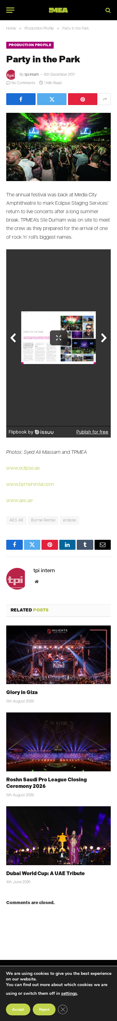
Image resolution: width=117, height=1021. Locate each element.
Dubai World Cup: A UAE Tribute (45, 873)
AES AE (16, 520)
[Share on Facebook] (21, 99)
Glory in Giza (22, 692)
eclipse (69, 520)
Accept (18, 1009)
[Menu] (10, 10)
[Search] (107, 10)
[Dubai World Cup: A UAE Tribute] (58, 835)
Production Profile (30, 45)
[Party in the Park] (58, 147)
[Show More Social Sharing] (105, 99)
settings (69, 993)
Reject (44, 1009)
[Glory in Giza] (58, 655)
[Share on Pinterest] (82, 99)
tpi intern (32, 75)
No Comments (23, 83)
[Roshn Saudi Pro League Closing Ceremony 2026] (58, 741)
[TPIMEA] (58, 10)
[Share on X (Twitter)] (51, 99)
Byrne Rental (43, 520)
